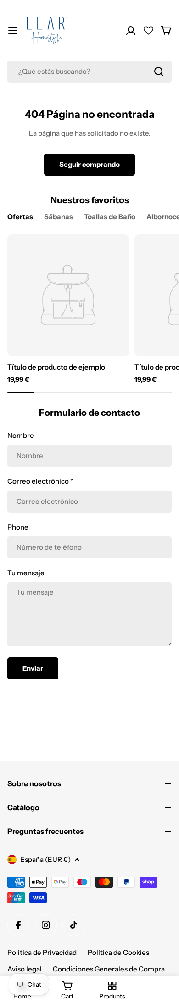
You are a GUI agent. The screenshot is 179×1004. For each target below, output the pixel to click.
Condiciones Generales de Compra (109, 969)
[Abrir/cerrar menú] (12, 30)
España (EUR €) (45, 859)
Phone (17, 527)
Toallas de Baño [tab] (109, 216)
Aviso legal (24, 969)
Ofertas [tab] (20, 216)
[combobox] (89, 72)
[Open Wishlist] (148, 30)
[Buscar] (158, 71)
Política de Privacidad (42, 952)
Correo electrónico (40, 481)
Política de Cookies (118, 952)
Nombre (20, 435)
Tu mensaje (26, 572)
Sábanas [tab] (58, 216)
